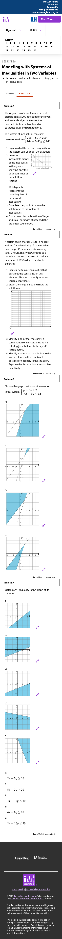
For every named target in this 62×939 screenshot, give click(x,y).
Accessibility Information (38, 889)
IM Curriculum (50, 1)
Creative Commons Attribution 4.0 (27, 898)
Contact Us (52, 7)
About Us (53, 4)
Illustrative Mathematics (25, 895)
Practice (24, 93)
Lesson (9, 93)
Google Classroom (48, 9)
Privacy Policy (18, 889)
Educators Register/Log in (45, 12)
